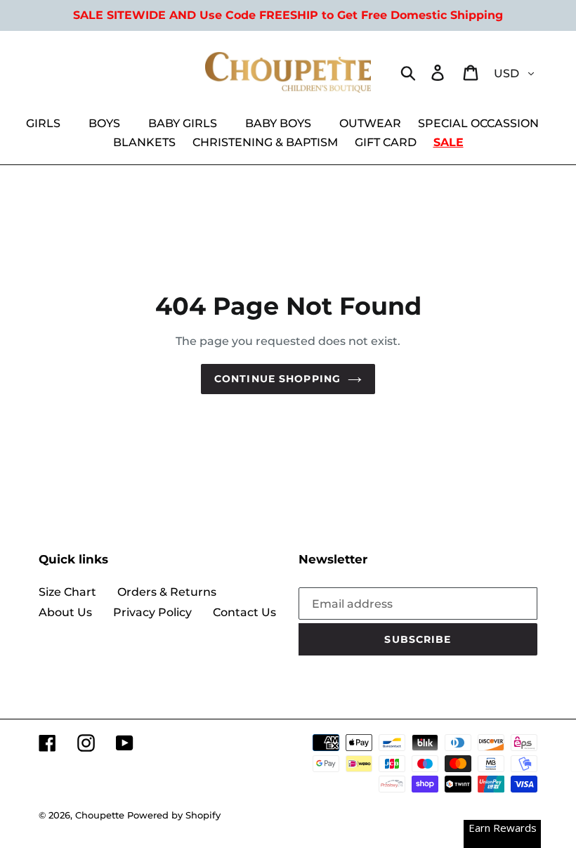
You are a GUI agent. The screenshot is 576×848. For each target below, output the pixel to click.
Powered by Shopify (174, 815)
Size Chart (67, 592)
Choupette (99, 815)
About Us (65, 612)
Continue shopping (277, 378)
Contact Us (244, 612)
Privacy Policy (152, 612)
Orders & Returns (166, 592)
